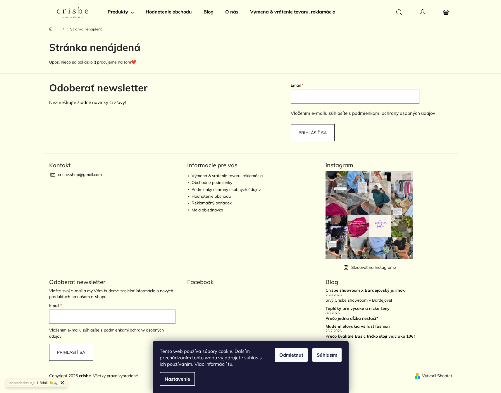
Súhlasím (327, 355)
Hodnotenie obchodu (211, 196)
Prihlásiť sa (313, 132)
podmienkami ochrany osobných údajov (393, 113)
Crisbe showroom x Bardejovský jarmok (365, 290)
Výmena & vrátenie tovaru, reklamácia (227, 175)
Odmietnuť (291, 355)
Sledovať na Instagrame (373, 267)
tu (230, 364)
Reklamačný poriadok (212, 203)
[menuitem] (121, 11)
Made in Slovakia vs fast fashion (358, 326)
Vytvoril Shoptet (437, 375)
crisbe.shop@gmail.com (80, 174)
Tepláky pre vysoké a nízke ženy (358, 308)
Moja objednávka (207, 210)
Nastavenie (177, 379)
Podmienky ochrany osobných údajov (226, 189)
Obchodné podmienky (212, 182)
